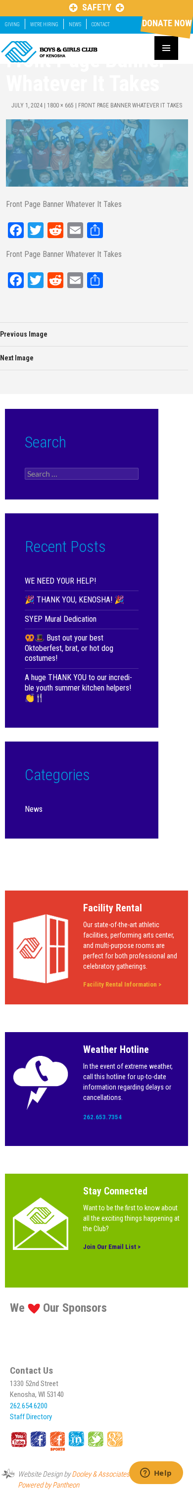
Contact (101, 24)
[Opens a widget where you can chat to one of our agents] (156, 1473)
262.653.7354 (102, 1117)
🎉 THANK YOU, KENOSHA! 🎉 (74, 599)
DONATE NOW (167, 23)
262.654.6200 (29, 1405)
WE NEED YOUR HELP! (60, 581)
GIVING (12, 24)
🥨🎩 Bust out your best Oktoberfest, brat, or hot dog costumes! (69, 648)
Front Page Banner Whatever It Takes (130, 105)
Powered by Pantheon (48, 1485)
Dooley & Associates (101, 1474)
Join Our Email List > (112, 1246)
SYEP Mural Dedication (60, 619)
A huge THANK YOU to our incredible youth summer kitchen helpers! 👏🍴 (78, 687)
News (75, 24)
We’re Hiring (44, 24)
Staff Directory (31, 1416)
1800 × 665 (60, 105)
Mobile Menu (166, 48)
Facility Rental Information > (122, 984)
